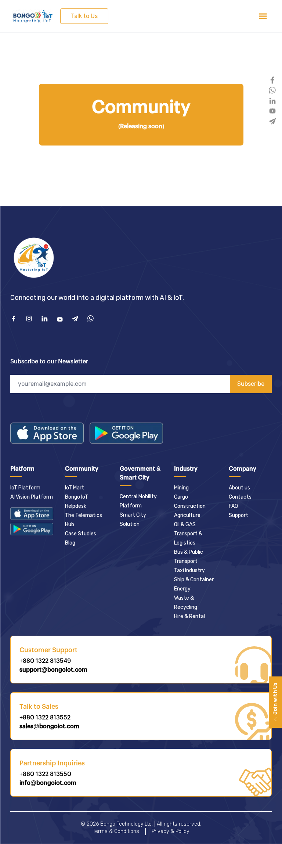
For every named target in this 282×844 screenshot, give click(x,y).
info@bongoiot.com (47, 783)
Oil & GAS (185, 524)
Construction (190, 506)
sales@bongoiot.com (49, 726)
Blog (70, 543)
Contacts (240, 497)
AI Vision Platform (31, 497)
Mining (181, 488)
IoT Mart (74, 488)
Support (238, 515)
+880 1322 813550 (45, 774)
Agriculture (187, 515)
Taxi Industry (189, 570)
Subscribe (250, 383)
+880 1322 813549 (45, 661)
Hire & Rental (189, 616)
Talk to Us (84, 15)
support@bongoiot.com (53, 670)
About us (239, 488)
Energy (182, 589)
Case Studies (80, 534)
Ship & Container (194, 580)
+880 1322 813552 (44, 718)
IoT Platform (25, 488)
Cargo (181, 497)
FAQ (233, 506)
